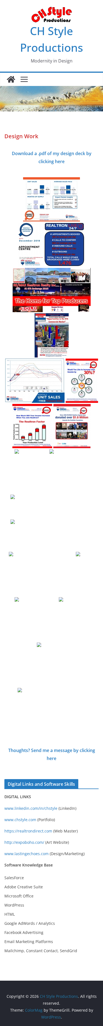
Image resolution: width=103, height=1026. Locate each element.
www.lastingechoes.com (26, 853)
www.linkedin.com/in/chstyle (30, 808)
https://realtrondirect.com (28, 831)
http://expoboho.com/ (24, 842)
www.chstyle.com (20, 819)
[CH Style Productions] (11, 79)
